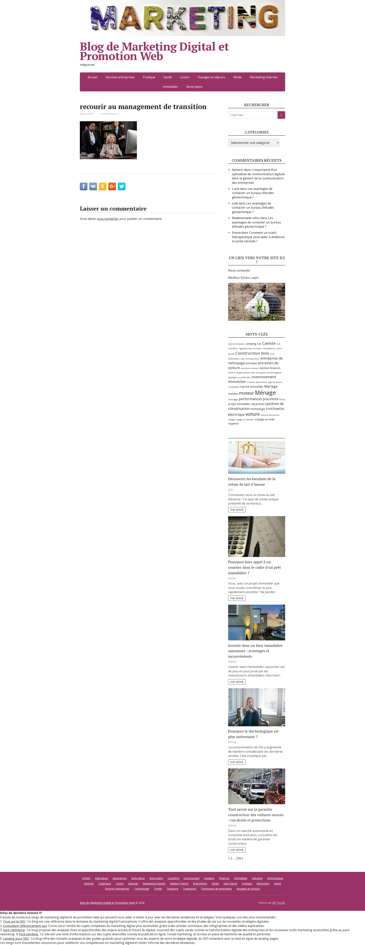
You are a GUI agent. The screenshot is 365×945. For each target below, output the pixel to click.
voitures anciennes (269, 415)
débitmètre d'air (236, 358)
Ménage (265, 392)
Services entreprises (120, 77)
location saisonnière (257, 382)
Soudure (209, 878)
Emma (236, 233)
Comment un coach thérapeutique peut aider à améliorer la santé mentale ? (258, 237)
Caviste (269, 343)
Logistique (104, 883)
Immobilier (170, 87)
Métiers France (179, 883)
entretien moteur (250, 368)
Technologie (141, 888)
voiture (252, 414)
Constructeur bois (252, 353)
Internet (89, 883)
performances (250, 399)
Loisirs (185, 77)
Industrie (257, 878)
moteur (246, 393)
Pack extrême (29, 934)
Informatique (275, 878)
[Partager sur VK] (93, 186)
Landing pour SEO (16, 938)
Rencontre (263, 883)
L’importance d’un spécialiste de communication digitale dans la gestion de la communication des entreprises (258, 176)
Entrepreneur (253, 358)
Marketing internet (263, 77)
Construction (191, 878)
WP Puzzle (278, 903)
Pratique (149, 77)
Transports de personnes (216, 888)
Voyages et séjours (211, 77)
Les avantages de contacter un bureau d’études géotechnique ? (253, 193)
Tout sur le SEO (14, 921)
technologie (257, 409)
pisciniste (271, 399)
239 (238, 858)
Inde (252, 372)
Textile (158, 888)
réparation (257, 404)
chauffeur (233, 348)
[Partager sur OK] (102, 186)
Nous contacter (239, 270)
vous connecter (108, 219)
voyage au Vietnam (245, 419)
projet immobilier (239, 404)
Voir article (237, 509)
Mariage (271, 386)
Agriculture (101, 878)
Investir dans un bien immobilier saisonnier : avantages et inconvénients (255, 651)
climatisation (268, 348)
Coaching (173, 878)
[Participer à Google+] (112, 186)
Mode (237, 77)
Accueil (92, 77)
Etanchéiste (200, 883)
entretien (251, 363)
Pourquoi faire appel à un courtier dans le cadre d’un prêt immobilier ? (254, 567)
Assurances (120, 878)
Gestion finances (269, 368)
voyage (231, 419)
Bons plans (194, 87)
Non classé (230, 883)
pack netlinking (14, 930)
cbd (278, 344)
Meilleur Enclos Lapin (243, 278)
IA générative (243, 372)
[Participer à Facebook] (83, 186)
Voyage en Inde (265, 419)
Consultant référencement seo (24, 926)
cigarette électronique (250, 348)
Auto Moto (138, 878)
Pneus (282, 399)
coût (272, 353)
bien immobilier (236, 344)
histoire (232, 372)
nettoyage (233, 399)
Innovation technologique (269, 372)
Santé (167, 77)
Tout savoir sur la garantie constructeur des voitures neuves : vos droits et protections (255, 815)
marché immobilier (251, 386)
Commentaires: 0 (109, 113)
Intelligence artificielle (239, 377)
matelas (233, 393)
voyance (233, 423)
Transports (189, 888)
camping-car (253, 343)
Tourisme (172, 888)
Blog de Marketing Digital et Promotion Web (154, 51)
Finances (224, 878)
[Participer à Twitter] (121, 186)
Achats (86, 878)
